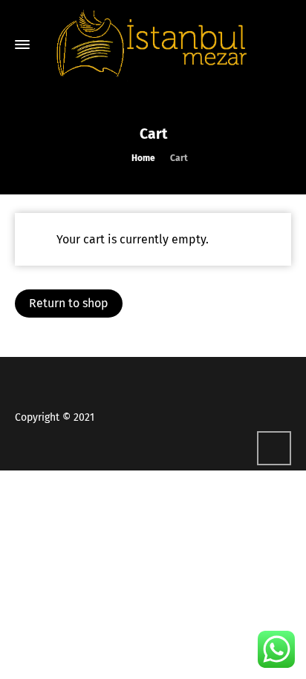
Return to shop (68, 303)
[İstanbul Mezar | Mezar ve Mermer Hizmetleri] (153, 44)
